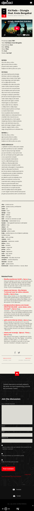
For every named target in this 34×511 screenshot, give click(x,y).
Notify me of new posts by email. (10, 461)
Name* (3, 425)
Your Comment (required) (8, 403)
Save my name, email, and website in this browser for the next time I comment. (16, 448)
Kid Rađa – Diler (7, 359)
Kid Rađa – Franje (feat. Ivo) (25, 359)
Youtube (18, 489)
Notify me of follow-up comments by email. (13, 455)
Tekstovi (26, 15)
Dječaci (25, 279)
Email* (3, 431)
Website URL (5, 437)
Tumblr (19, 496)
